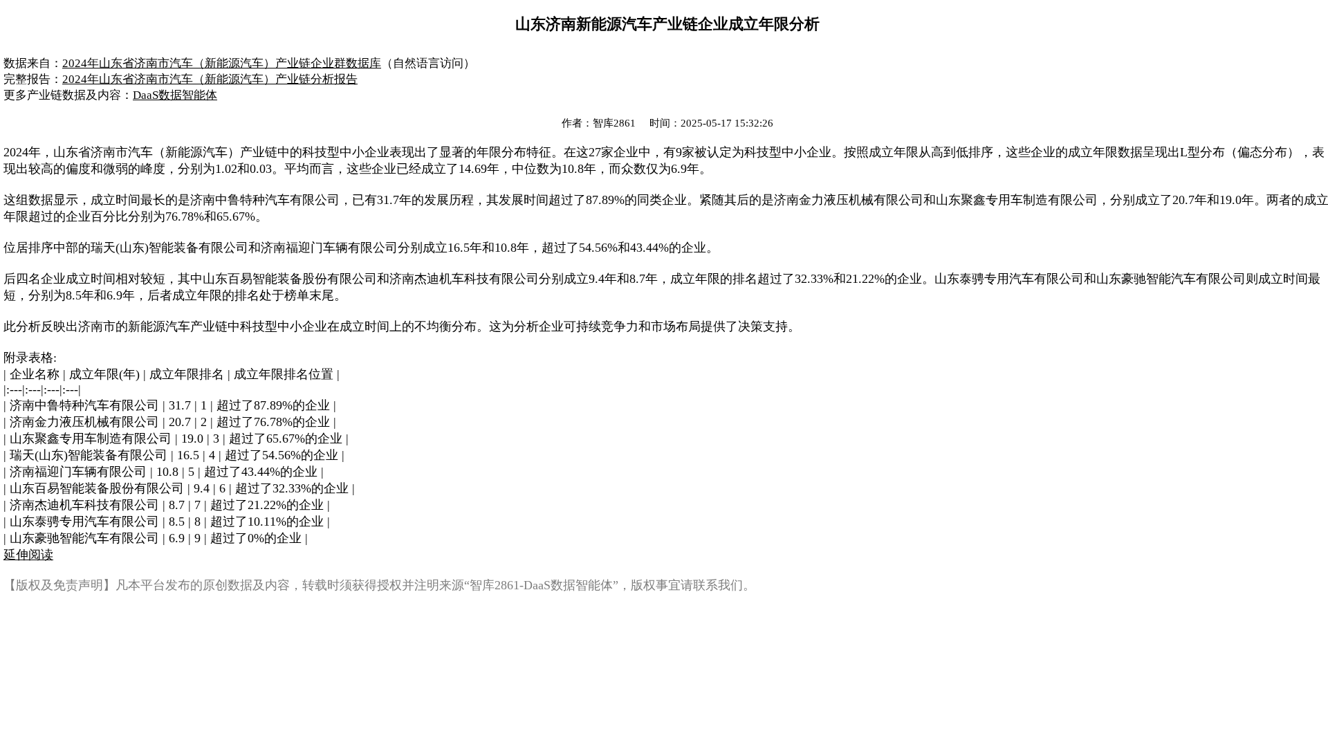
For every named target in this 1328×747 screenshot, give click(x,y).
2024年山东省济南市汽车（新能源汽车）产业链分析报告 (210, 79)
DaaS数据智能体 (175, 95)
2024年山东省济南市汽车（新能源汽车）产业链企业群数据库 (221, 63)
